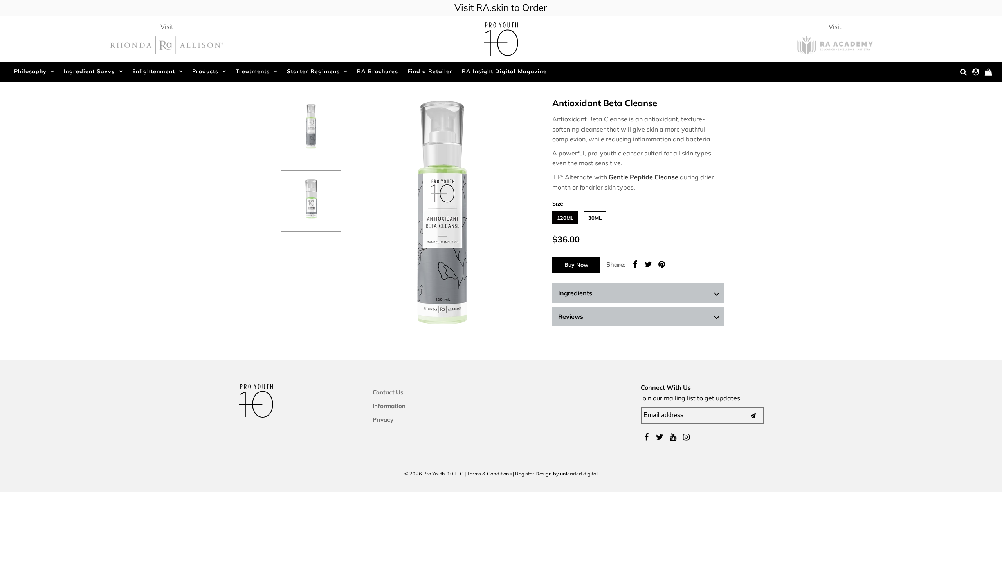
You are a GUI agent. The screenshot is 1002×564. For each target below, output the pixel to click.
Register (524, 473)
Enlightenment (153, 71)
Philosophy (30, 71)
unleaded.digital (579, 473)
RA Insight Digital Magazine (504, 71)
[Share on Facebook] (635, 263)
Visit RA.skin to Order (500, 7)
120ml (565, 218)
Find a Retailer (429, 71)
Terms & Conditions (489, 473)
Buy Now (576, 264)
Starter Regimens (313, 71)
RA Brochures (377, 71)
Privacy (383, 419)
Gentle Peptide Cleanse (643, 177)
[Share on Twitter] (648, 263)
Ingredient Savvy (89, 71)
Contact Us (388, 392)
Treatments (253, 71)
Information (389, 406)
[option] (311, 128)
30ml (595, 218)
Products (205, 71)
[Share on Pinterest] (661, 263)
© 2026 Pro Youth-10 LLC (433, 473)
